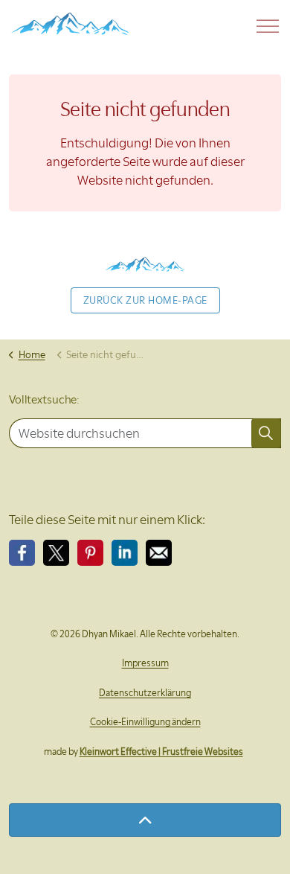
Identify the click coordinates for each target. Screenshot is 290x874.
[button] (266, 433)
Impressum (145, 663)
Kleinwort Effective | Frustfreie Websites (161, 751)
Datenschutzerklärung (145, 692)
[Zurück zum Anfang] (145, 820)
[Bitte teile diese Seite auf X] (56, 553)
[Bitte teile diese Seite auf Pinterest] (90, 553)
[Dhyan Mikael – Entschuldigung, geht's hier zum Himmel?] (70, 24)
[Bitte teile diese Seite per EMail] (159, 553)
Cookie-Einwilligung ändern (145, 721)
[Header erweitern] (267, 26)
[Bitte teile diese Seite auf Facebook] (22, 553)
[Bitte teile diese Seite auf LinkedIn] (125, 553)
